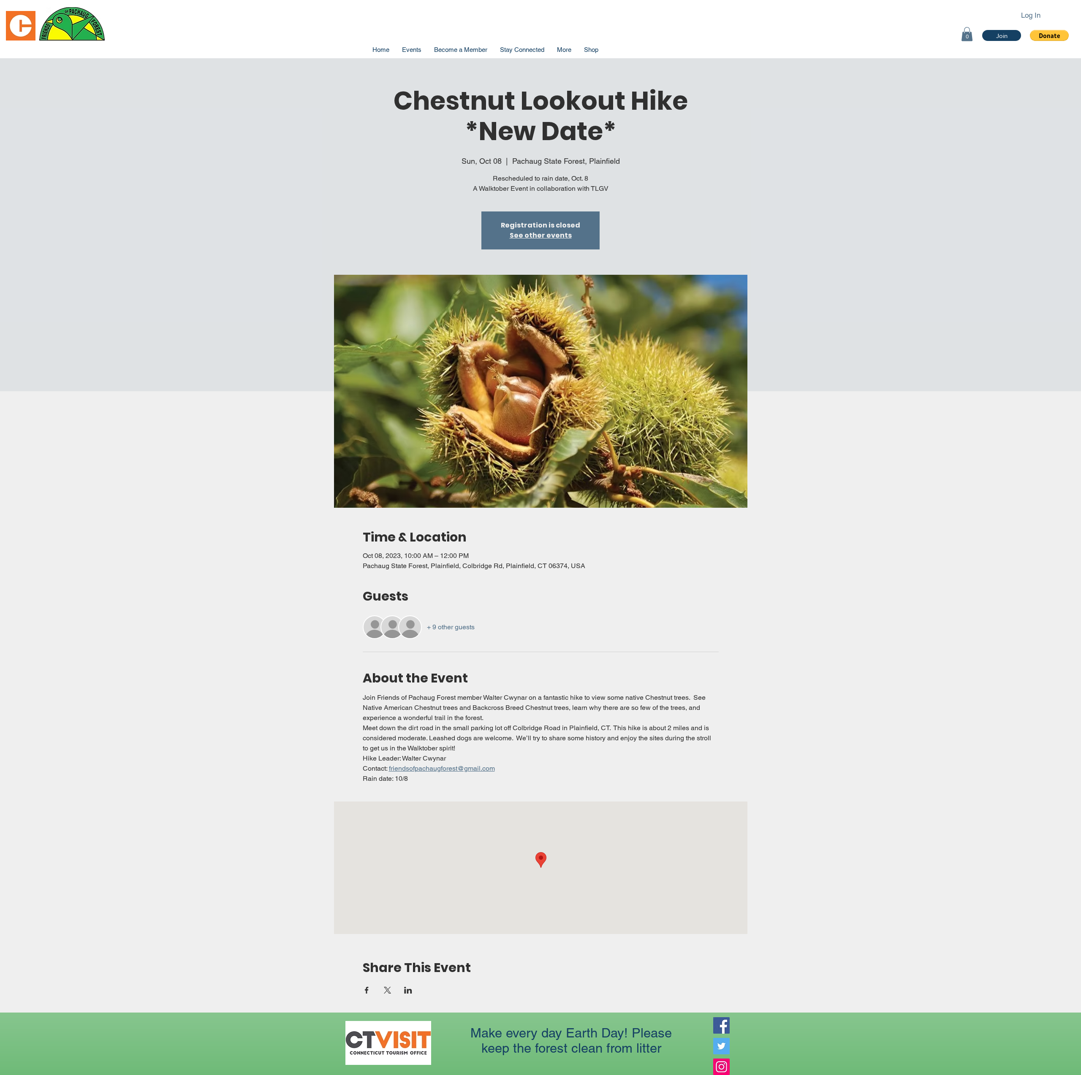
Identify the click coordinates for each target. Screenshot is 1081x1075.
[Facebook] (721, 1025)
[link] (967, 34)
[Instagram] (721, 1067)
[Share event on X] (387, 990)
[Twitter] (721, 1046)
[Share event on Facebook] (367, 990)
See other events (541, 235)
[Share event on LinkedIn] (408, 990)
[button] (1049, 35)
